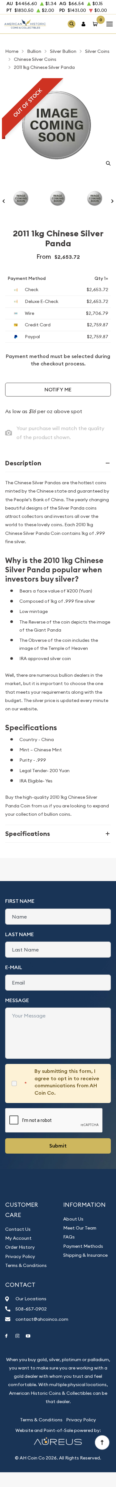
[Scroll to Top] (102, 1442)
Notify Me (58, 389)
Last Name (19, 934)
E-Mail (13, 967)
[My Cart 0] (96, 24)
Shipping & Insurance (85, 1255)
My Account (18, 1238)
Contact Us (18, 1229)
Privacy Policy (20, 1256)
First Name (19, 901)
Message (17, 1000)
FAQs (69, 1237)
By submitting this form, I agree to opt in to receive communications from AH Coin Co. (66, 1082)
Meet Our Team (79, 1228)
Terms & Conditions (26, 1265)
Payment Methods (83, 1246)
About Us (73, 1219)
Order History (20, 1247)
